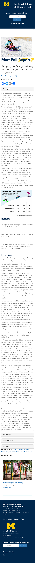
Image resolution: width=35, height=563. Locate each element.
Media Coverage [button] (8, 440)
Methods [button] (6, 446)
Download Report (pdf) (9, 76)
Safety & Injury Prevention (10, 452)
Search (18, 20)
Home (8, 13)
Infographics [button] (7, 434)
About (14, 13)
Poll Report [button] (6, 89)
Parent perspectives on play (13, 483)
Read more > (7, 487)
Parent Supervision (25, 452)
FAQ (25, 13)
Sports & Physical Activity (20, 449)
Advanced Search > (17, 23)
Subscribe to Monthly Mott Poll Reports (16, 542)
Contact (20, 13)
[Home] (17, 5)
